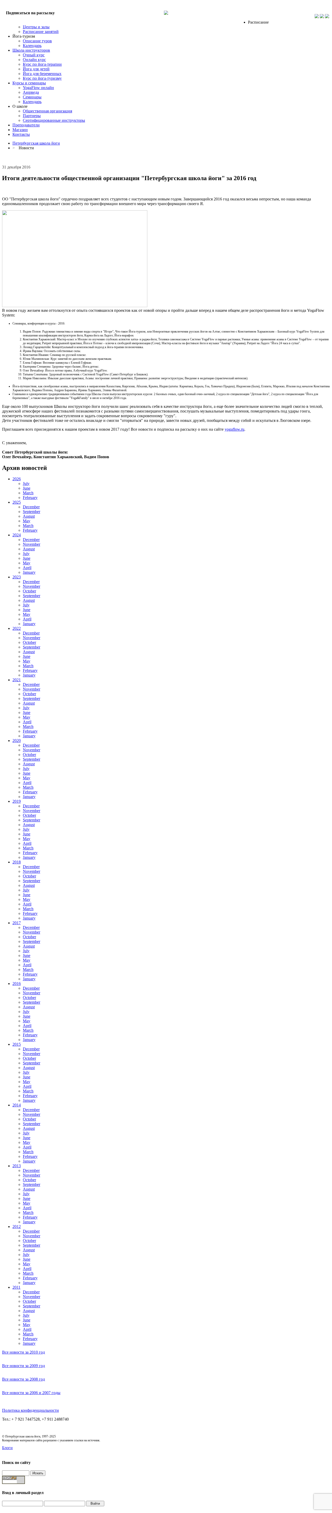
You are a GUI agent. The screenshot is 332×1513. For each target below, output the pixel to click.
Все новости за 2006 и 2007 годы (31, 1392)
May (26, 521)
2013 (16, 1166)
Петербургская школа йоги (36, 143)
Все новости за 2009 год (23, 1365)
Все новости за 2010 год (23, 1352)
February (30, 497)
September (31, 511)
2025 (16, 502)
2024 (16, 535)
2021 (16, 680)
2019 (16, 801)
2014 (16, 1105)
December (31, 507)
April (27, 567)
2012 (16, 1226)
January (29, 572)
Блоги (7, 1448)
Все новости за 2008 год (23, 1379)
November (31, 544)
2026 (16, 479)
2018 (16, 862)
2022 (16, 628)
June (26, 488)
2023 (16, 577)
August (29, 516)
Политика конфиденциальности (30, 1410)
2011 (16, 1287)
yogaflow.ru (234, 429)
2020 (16, 740)
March (28, 493)
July (26, 483)
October (29, 591)
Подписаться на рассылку (30, 13)
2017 (16, 923)
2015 (16, 1044)
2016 (16, 983)
